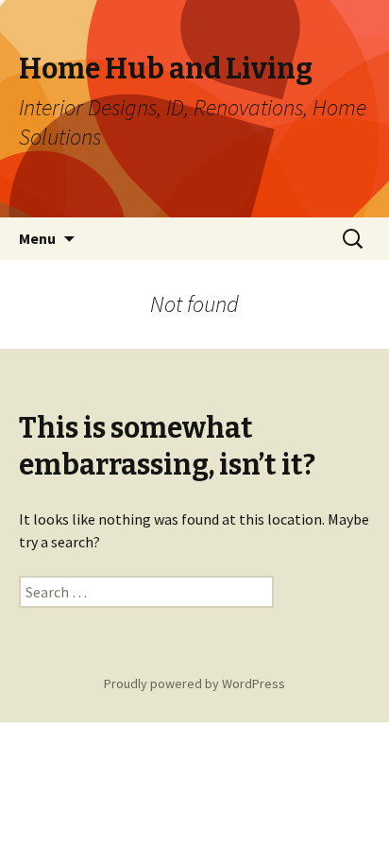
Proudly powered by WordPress (194, 683)
